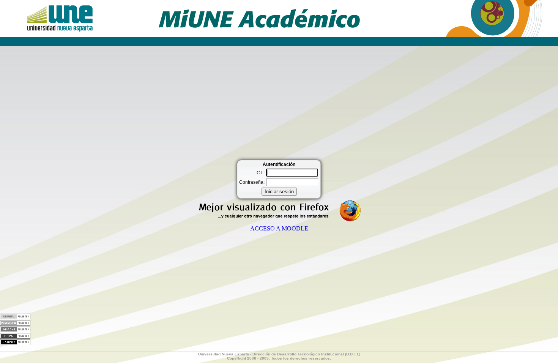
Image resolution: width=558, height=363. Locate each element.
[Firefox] (279, 220)
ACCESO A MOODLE (279, 228)
